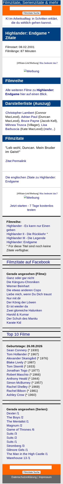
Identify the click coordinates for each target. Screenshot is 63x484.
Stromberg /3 (16, 445)
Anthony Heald (17, 378)
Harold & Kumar (18, 314)
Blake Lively (15, 362)
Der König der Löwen (21, 302)
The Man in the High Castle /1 (27, 454)
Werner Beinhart (18, 286)
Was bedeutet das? (48, 63)
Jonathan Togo (17, 370)
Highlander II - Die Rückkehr (26, 234)
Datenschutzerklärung (24, 477)
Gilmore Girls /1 (17, 450)
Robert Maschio (18, 374)
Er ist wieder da (17, 306)
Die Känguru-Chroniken (23, 282)
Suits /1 (12, 441)
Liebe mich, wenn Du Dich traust (29, 294)
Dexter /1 (13, 413)
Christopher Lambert (19, 112)
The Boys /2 (15, 417)
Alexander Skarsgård (21, 358)
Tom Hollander (17, 354)
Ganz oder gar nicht (20, 278)
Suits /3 (12, 433)
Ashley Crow (15, 395)
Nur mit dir (14, 298)
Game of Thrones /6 (20, 429)
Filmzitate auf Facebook (28, 262)
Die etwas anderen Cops (24, 290)
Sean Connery (17, 350)
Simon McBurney (19, 382)
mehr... (49, 129)
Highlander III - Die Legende (26, 238)
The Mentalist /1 (18, 421)
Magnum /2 (14, 425)
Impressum (45, 477)
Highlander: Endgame (22, 242)
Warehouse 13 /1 (18, 458)
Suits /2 (12, 437)
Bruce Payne (30, 121)
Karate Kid (14, 322)
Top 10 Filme (18, 334)
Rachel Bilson (16, 390)
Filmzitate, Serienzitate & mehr (30, 2)
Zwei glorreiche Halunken (24, 310)
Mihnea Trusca (15, 125)
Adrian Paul (29, 116)
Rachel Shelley (17, 386)
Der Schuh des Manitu (22, 318)
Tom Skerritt (15, 366)
